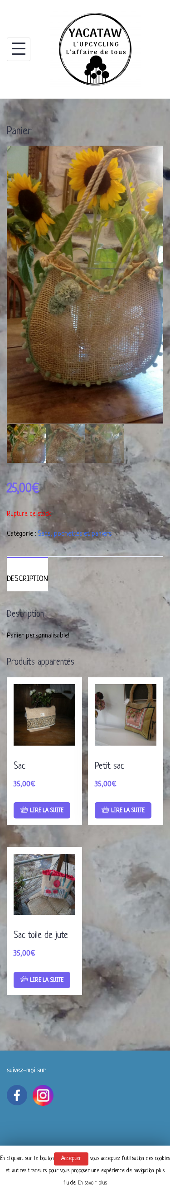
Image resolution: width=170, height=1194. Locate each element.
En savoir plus (92, 1183)
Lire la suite (46, 811)
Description (27, 579)
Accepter (71, 1159)
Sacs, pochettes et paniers (75, 534)
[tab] (27, 574)
